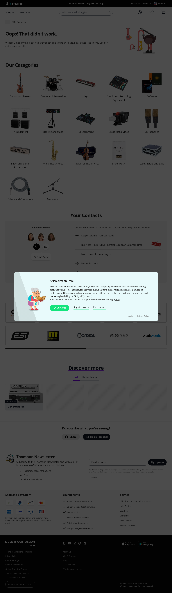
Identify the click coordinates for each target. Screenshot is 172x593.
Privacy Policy (143, 316)
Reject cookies (81, 307)
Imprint (130, 316)
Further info (99, 307)
